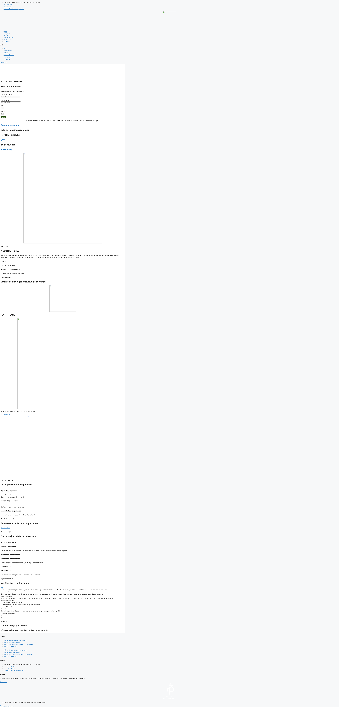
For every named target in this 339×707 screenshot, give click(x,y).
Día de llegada (6, 94)
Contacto (7, 41)
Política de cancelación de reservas (15, 640)
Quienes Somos (9, 37)
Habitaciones (8, 33)
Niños (3, 111)
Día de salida (6, 100)
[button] (169, 45)
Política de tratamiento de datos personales (18, 644)
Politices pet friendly (10, 646)
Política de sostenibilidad (12, 642)
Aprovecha (6, 149)
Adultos (3, 106)
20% (3, 140)
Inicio (5, 31)
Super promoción (10, 125)
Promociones (8, 39)
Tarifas (6, 35)
